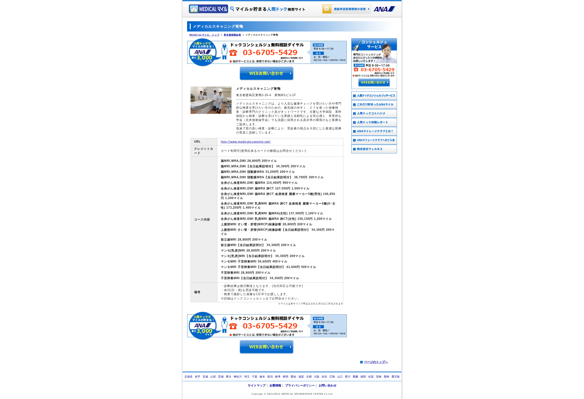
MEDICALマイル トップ (204, 35)
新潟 (270, 376)
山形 (213, 376)
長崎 (386, 376)
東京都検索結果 (232, 35)
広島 (332, 376)
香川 (347, 376)
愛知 (293, 376)
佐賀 (371, 376)
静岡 (285, 376)
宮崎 (378, 376)
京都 (309, 376)
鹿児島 (395, 376)
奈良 (324, 376)
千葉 (254, 376)
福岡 (363, 376)
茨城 (221, 376)
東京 (228, 376)
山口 (340, 376)
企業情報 (275, 385)
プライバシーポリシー (300, 385)
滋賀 (301, 376)
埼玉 (247, 376)
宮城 (205, 376)
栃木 (262, 376)
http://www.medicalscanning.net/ (246, 141)
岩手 (197, 376)
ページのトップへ (376, 362)
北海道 (188, 376)
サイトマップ (257, 385)
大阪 (316, 376)
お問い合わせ (327, 385)
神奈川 (238, 376)
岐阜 (278, 376)
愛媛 (355, 376)
